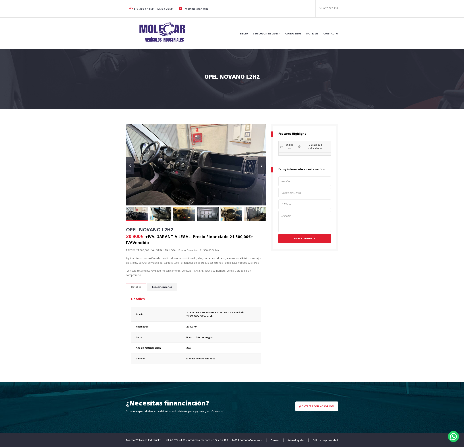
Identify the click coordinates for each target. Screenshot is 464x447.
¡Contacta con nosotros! (316, 406)
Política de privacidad (325, 440)
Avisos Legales (295, 440)
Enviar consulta (305, 238)
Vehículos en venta (266, 33)
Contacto (330, 33)
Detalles (136, 287)
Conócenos (293, 33)
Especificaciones (162, 287)
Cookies (274, 440)
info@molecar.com (196, 9)
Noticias (312, 33)
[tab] (136, 287)
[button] (453, 436)
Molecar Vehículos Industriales (144, 440)
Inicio (244, 33)
